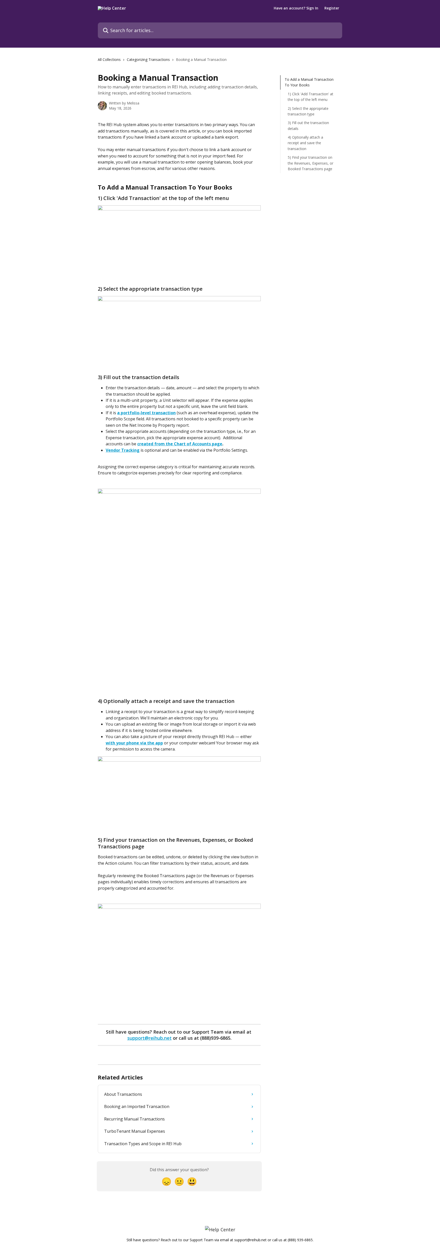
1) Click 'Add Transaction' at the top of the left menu (310, 96)
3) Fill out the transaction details (308, 125)
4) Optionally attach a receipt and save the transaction (305, 143)
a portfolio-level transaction (146, 413)
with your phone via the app (134, 743)
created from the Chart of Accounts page (179, 444)
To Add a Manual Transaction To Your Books (309, 82)
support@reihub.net (149, 1038)
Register (331, 8)
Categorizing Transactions (148, 59)
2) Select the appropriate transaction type (308, 111)
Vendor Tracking (123, 450)
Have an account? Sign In (296, 8)
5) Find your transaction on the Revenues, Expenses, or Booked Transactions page (310, 163)
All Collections (109, 59)
